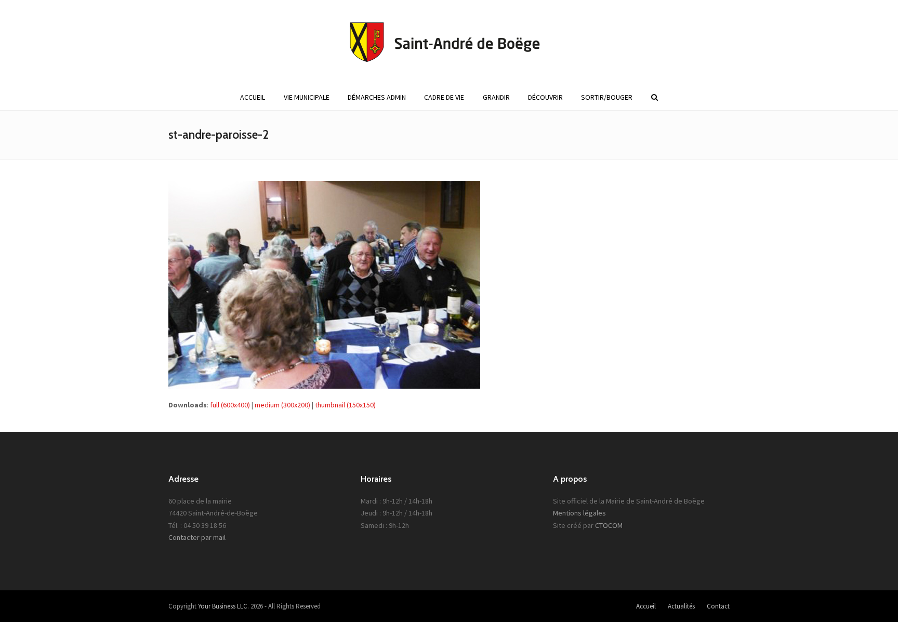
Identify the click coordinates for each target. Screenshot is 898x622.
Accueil (646, 606)
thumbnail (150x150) (345, 404)
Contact (718, 606)
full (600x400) (230, 404)
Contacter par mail (197, 537)
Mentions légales (579, 513)
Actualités (681, 606)
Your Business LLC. (223, 606)
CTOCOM (609, 525)
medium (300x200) (282, 404)
